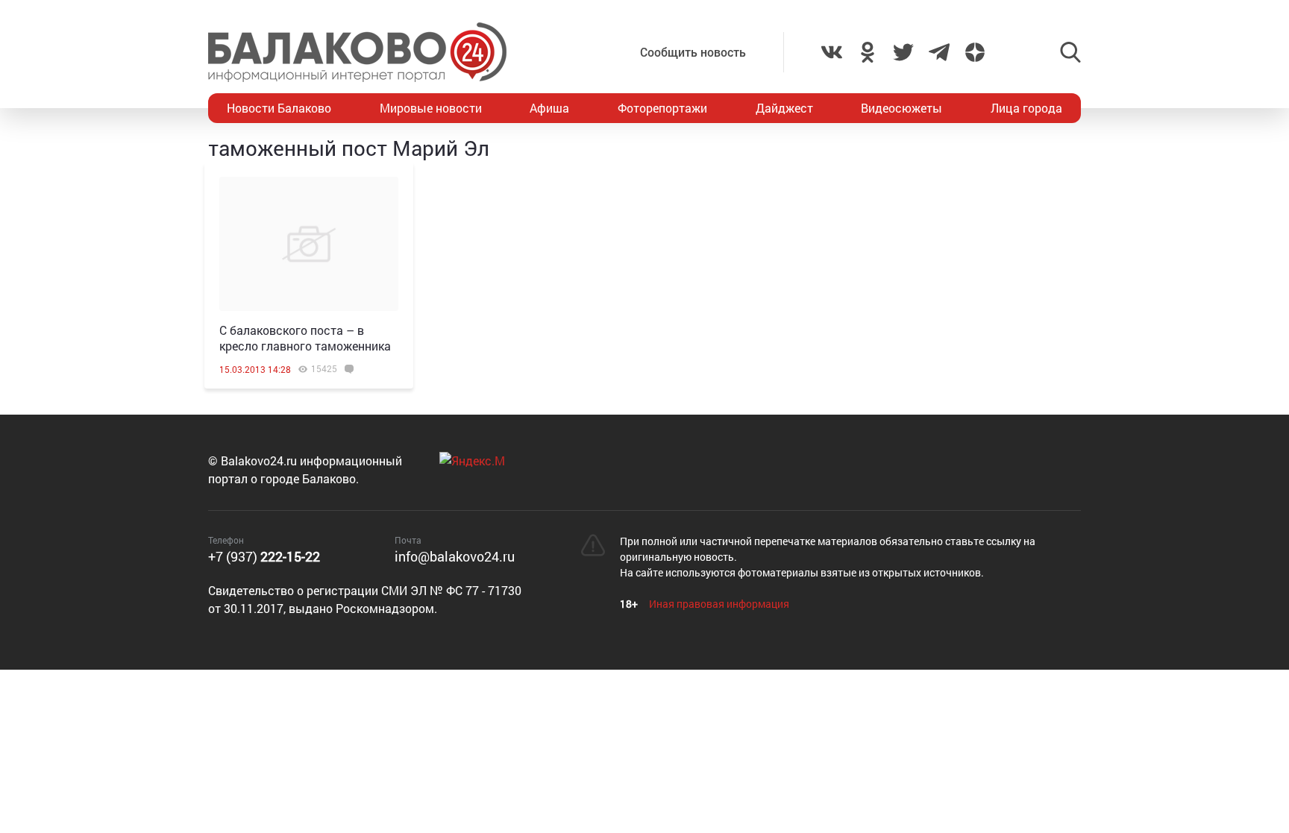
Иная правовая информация (719, 604)
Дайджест (784, 108)
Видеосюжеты (901, 108)
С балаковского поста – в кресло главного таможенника (305, 337)
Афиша (549, 108)
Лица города (1026, 108)
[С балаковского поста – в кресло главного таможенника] (308, 244)
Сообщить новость (693, 52)
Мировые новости (431, 108)
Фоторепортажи (662, 108)
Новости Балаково (279, 108)
